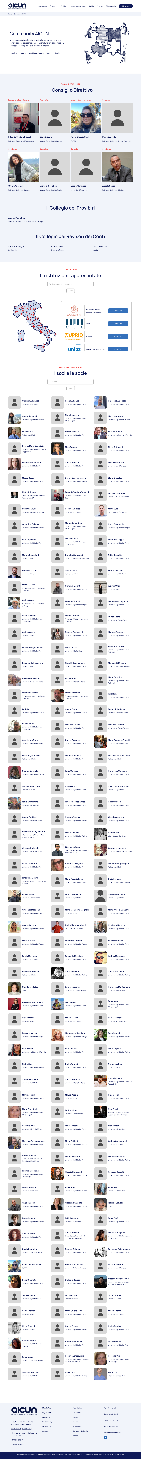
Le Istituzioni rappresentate (39, 53)
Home (10, 14)
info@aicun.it (16, 1429)
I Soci (57, 53)
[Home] (17, 6)
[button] (64, 6)
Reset (70, 291)
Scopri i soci (118, 311)
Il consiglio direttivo (16, 53)
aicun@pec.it (26, 1429)
